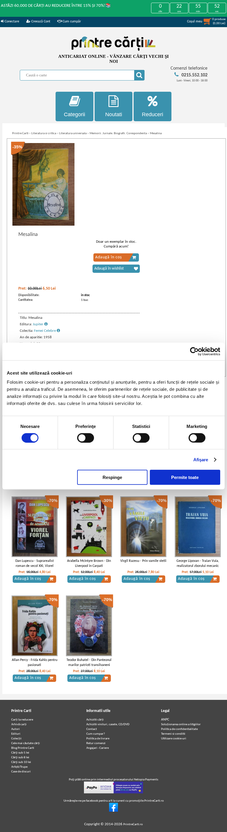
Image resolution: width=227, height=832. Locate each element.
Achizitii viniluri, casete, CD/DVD (107, 724)
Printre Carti (20, 133)
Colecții (16, 738)
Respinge (112, 477)
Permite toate (185, 477)
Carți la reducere (22, 719)
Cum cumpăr (71, 21)
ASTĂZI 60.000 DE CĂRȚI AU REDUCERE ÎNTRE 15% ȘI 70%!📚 (56, 6)
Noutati (113, 114)
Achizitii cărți (95, 719)
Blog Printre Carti (22, 748)
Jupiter (38, 324)
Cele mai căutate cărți (25, 743)
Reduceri (152, 114)
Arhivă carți (19, 724)
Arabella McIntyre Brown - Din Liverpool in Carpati (89, 563)
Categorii (74, 114)
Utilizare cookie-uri (173, 738)
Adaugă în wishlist (109, 268)
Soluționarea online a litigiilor (181, 724)
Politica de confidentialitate (179, 729)
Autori (15, 729)
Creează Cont (40, 21)
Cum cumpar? (95, 734)
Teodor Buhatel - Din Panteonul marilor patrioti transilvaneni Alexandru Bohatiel (89, 665)
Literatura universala (73, 133)
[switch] (85, 437)
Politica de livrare (97, 738)
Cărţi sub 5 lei (20, 752)
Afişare (200, 459)
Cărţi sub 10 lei (21, 762)
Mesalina (156, 133)
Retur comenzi (96, 743)
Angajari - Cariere (97, 748)
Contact (91, 729)
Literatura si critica (43, 133)
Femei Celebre (45, 331)
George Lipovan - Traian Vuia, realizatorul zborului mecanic (197, 563)
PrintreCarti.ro (133, 824)
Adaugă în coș (108, 257)
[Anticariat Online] (113, 811)
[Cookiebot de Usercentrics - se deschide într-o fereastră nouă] (194, 351)
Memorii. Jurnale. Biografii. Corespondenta (118, 133)
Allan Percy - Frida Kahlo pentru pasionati (34, 662)
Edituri (15, 734)
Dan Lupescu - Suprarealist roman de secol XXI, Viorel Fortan (34, 566)
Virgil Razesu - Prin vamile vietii (143, 561)
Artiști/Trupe (19, 767)
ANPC (165, 719)
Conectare (11, 21)
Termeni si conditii (173, 734)
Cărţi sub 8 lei (20, 757)
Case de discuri (21, 771)
